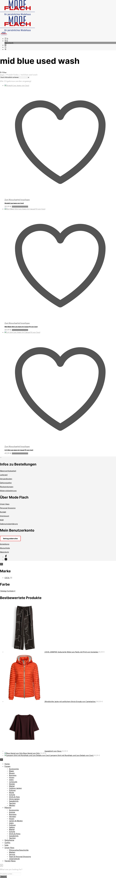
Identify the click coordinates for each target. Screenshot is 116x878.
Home (7, 764)
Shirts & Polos (14, 834)
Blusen (12, 773)
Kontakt (3, 512)
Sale (6, 845)
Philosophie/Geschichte (19, 850)
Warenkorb (4, 552)
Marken (12, 852)
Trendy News (10, 861)
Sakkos (12, 827)
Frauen (7, 766)
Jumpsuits (13, 782)
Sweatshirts (13, 801)
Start (2, 75)
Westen (12, 805)
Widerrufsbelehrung (8, 490)
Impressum (4, 516)
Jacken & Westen (16, 821)
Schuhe (12, 794)
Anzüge (12, 812)
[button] (6, 38)
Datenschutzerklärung (9, 524)
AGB (2, 520)
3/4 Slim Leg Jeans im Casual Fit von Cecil (19, 450)
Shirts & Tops (14, 797)
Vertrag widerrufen (10, 538)
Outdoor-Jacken (15, 788)
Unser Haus (4, 504)
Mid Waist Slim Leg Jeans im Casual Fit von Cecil (21, 327)
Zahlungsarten (6, 483)
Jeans (11, 779)
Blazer (11, 771)
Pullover (12, 790)
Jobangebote (14, 859)
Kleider (12, 784)
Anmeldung (4, 544)
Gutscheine (9, 840)
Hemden (12, 816)
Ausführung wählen (20, 207)
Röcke (11, 792)
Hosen (11, 777)
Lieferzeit (3, 475)
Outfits (7, 843)
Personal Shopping (8, 508)
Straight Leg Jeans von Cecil (14, 203)
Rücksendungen (6, 487)
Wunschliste (5, 548)
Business (12, 775)
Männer (8, 808)
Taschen (12, 803)
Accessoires (14, 769)
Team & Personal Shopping (20, 856)
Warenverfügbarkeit (8, 471)
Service (12, 854)
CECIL (7, 578)
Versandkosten (6, 479)
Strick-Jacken (14, 799)
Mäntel (12, 786)
